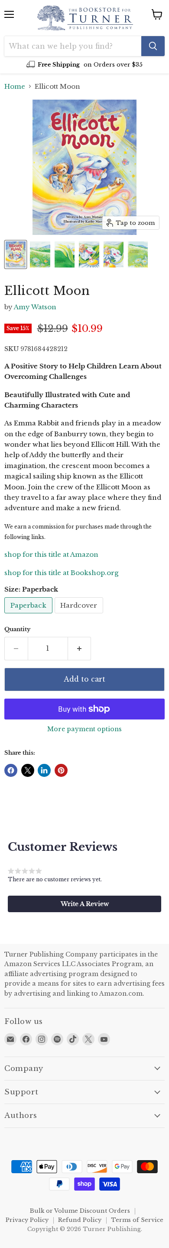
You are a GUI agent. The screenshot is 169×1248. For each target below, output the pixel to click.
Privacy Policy (27, 1220)
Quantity (17, 629)
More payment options (84, 729)
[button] (84, 904)
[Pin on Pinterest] (61, 770)
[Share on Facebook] (10, 770)
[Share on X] (27, 770)
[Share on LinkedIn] (44, 770)
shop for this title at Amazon (51, 554)
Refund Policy (79, 1220)
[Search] (153, 46)
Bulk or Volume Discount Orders (80, 1211)
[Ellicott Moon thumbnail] (15, 254)
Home (14, 86)
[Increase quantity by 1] (79, 648)
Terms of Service (137, 1220)
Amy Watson (35, 307)
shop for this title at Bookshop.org (61, 573)
